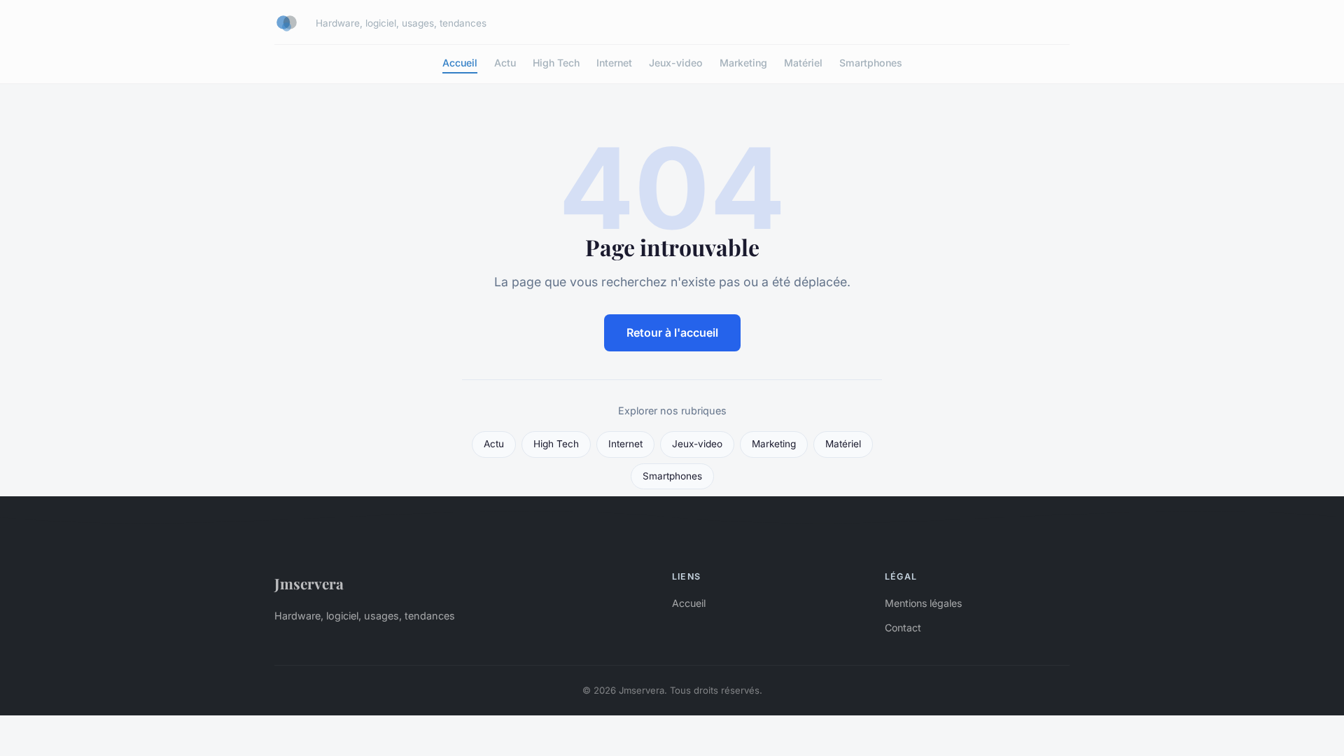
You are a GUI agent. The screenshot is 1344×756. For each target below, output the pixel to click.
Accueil (459, 63)
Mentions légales (923, 603)
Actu (505, 63)
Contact (903, 628)
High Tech (556, 63)
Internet (614, 63)
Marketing (743, 63)
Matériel (803, 63)
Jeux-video (676, 63)
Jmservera (309, 583)
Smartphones (870, 63)
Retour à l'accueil (672, 333)
